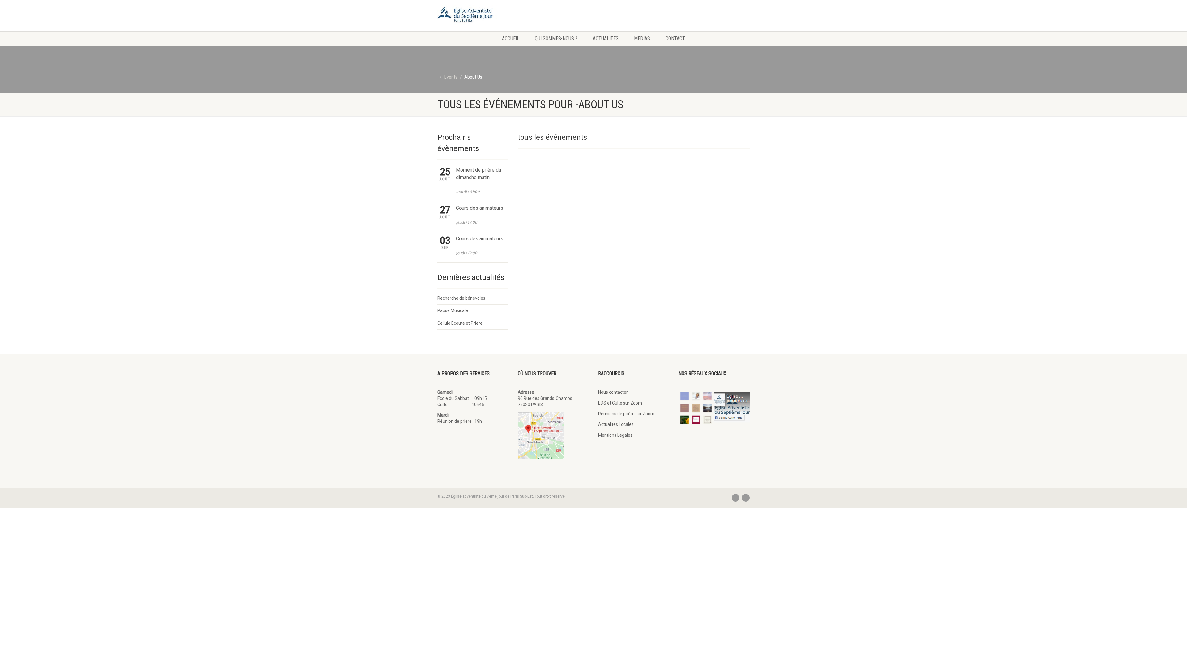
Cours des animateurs (479, 208)
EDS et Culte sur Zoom (620, 402)
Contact (675, 38)
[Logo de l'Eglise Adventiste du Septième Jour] (486, 16)
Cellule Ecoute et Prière (460, 323)
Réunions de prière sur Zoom (626, 413)
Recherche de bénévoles (461, 298)
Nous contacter (613, 392)
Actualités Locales (616, 424)
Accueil (510, 38)
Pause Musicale (452, 310)
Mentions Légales (615, 435)
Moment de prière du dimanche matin (478, 173)
